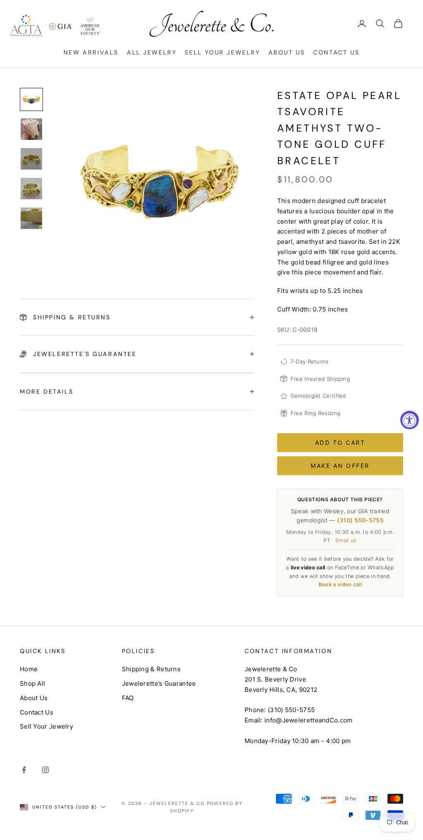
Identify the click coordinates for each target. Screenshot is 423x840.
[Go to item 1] (31, 99)
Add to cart (340, 442)
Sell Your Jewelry (222, 52)
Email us (345, 540)
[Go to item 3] (31, 158)
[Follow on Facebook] (24, 770)
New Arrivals (91, 52)
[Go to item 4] (31, 188)
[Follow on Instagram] (45, 770)
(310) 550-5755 (360, 520)
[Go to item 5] (31, 218)
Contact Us (336, 52)
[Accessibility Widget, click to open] (409, 420)
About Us (287, 52)
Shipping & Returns (151, 669)
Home (29, 669)
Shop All (32, 683)
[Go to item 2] (31, 129)
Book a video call (340, 584)
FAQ (128, 698)
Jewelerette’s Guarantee (159, 683)
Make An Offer (340, 465)
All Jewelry (152, 52)
